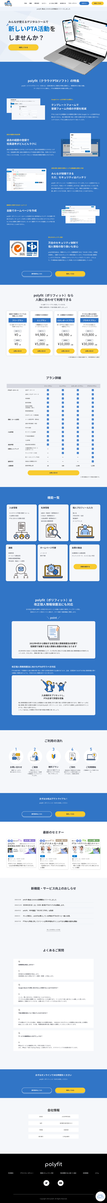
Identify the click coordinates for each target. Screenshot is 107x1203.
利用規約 (10, 1173)
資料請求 (36, 3)
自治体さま (63, 3)
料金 (25, 3)
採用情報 (85, 1173)
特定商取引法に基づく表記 (68, 1173)
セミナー (44, 3)
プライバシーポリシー (27, 1173)
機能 (30, 3)
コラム (97, 1173)
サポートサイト (73, 3)
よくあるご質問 (53, 3)
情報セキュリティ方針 (47, 1173)
